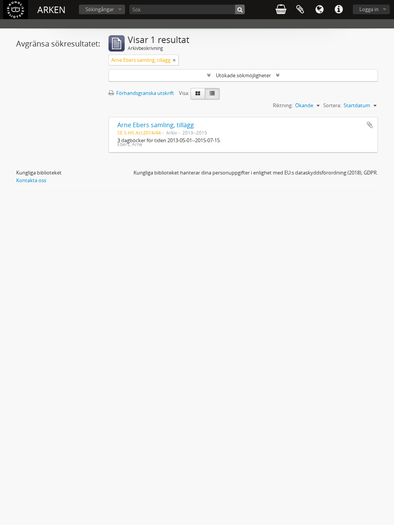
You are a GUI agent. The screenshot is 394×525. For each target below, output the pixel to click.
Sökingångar (99, 9)
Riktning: (283, 105)
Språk (319, 9)
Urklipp (300, 9)
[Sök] (240, 9)
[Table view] (212, 94)
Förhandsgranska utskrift (144, 93)
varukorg (280, 9)
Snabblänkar (338, 9)
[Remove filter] (174, 60)
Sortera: (332, 105)
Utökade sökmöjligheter (243, 75)
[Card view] (197, 94)
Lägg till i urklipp (370, 125)
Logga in (369, 9)
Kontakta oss (31, 180)
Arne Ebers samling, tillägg (155, 125)
